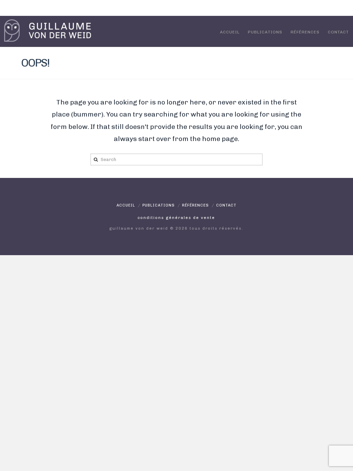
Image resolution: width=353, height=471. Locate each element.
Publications (265, 32)
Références (305, 32)
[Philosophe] (47, 30)
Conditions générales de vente (176, 218)
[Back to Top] (343, 461)
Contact (338, 32)
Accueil (230, 32)
